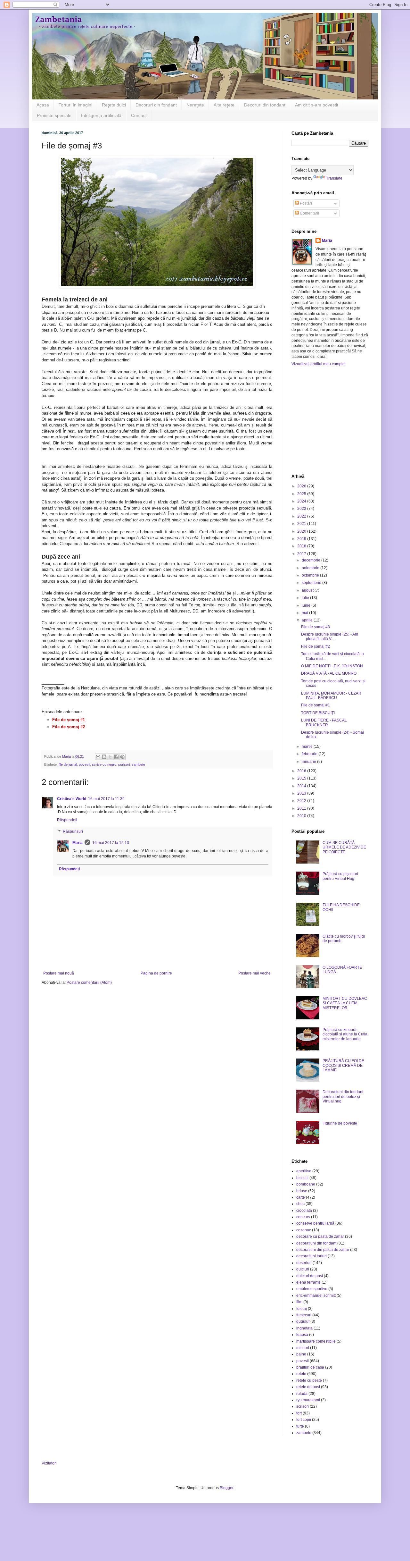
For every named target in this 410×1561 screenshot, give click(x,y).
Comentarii (309, 213)
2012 (302, 800)
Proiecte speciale (54, 115)
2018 (302, 546)
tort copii (303, 1419)
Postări (305, 203)
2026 (302, 486)
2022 (302, 516)
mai (305, 613)
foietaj (301, 1308)
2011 (302, 808)
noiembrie (311, 568)
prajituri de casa (310, 1367)
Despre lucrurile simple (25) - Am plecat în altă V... (329, 636)
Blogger (226, 1488)
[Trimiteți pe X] (110, 757)
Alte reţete (224, 104)
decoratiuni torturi (311, 1256)
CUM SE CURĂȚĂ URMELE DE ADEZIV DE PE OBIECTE (344, 847)
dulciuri (302, 1269)
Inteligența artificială (101, 115)
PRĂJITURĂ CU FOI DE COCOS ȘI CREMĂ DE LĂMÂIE (343, 1065)
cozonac (303, 1230)
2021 (302, 523)
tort (299, 1413)
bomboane (305, 1184)
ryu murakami (308, 1400)
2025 (302, 494)
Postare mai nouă (58, 973)
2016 (302, 771)
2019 (302, 538)
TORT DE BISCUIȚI (318, 713)
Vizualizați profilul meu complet (318, 364)
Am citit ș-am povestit (316, 104)
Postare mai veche (254, 973)
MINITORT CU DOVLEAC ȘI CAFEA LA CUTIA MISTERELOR (345, 1003)
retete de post (308, 1387)
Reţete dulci (114, 104)
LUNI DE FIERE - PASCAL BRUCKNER (324, 722)
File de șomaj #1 (315, 705)
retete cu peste (309, 1380)
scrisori (124, 764)
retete (301, 1373)
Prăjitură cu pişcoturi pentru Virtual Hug (340, 876)
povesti (84, 764)
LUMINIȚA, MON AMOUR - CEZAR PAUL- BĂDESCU (331, 695)
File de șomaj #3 (315, 627)
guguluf (302, 1321)
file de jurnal (68, 764)
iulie (306, 597)
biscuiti (302, 1178)
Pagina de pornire (156, 973)
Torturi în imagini (75, 104)
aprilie (308, 620)
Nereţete (195, 104)
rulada (302, 1393)
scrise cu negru (104, 764)
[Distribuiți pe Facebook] (116, 757)
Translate (334, 178)
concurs (303, 1217)
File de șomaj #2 (315, 646)
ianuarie (309, 761)
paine (301, 1354)
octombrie (311, 575)
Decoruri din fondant (156, 104)
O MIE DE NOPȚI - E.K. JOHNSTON (332, 666)
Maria (77, 842)
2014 (302, 786)
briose (301, 1191)
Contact (139, 115)
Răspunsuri (73, 831)
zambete (138, 764)
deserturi (304, 1263)
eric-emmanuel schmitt (316, 1295)
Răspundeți (67, 820)
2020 (302, 531)
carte (300, 1197)
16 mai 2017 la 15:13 (110, 842)
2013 (302, 793)
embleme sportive (311, 1289)
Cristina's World (71, 799)
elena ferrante (308, 1282)
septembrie (312, 582)
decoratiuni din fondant (316, 1243)
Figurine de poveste (340, 1123)
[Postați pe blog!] (104, 757)
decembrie (311, 560)
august (308, 590)
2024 (302, 501)
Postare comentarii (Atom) (89, 982)
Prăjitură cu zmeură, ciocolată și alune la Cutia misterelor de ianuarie (345, 1034)
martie (308, 746)
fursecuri (303, 1315)
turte (300, 1426)
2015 (302, 778)
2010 (302, 816)
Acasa (43, 104)
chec (300, 1204)
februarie (310, 754)
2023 (302, 508)
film (299, 1302)
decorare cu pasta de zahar (320, 1236)
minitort (302, 1348)
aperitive (303, 1171)
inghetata (304, 1328)
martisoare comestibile (316, 1341)
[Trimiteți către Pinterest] (122, 757)
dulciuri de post (309, 1276)
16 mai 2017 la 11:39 (106, 799)
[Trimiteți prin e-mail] (98, 757)
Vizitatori (49, 1463)
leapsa (302, 1334)
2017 (302, 554)
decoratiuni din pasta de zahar (322, 1249)
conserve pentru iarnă (315, 1223)
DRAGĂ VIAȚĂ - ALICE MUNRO (329, 673)
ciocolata (304, 1210)
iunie (306, 605)
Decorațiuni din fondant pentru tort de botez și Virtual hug (343, 1096)
